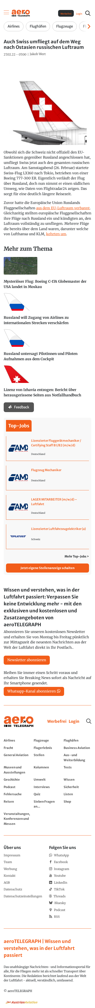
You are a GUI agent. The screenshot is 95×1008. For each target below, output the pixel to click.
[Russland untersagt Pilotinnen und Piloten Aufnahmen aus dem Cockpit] (47, 347)
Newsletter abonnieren (26, 660)
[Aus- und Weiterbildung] (77, 757)
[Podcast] (17, 786)
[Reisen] (17, 804)
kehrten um (56, 234)
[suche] (87, 13)
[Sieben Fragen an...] (47, 804)
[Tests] (77, 770)
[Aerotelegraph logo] (21, 13)
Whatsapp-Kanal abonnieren (31, 691)
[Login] (74, 722)
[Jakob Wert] (38, 54)
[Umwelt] (47, 779)
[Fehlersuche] (17, 794)
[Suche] (88, 721)
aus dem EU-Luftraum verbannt (63, 208)
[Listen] (77, 794)
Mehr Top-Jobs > (77, 556)
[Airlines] (17, 740)
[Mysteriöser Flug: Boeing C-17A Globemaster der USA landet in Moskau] (47, 275)
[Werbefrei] (56, 722)
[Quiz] (47, 794)
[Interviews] (47, 786)
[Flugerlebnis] (47, 747)
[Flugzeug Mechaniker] (47, 478)
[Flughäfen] (77, 740)
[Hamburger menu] (6, 13)
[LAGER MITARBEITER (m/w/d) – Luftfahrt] (47, 507)
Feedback (21, 407)
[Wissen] (77, 779)
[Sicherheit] (77, 786)
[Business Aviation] (77, 747)
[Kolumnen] (47, 770)
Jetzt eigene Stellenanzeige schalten (47, 568)
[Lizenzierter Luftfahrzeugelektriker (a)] (47, 536)
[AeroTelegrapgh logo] (19, 722)
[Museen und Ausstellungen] (17, 770)
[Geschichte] (17, 779)
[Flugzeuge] (47, 740)
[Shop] (77, 804)
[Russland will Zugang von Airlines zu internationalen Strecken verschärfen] (47, 311)
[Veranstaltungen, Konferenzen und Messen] (17, 818)
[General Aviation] (17, 757)
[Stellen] (47, 757)
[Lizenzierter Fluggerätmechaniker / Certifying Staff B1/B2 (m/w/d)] (47, 448)
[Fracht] (17, 747)
